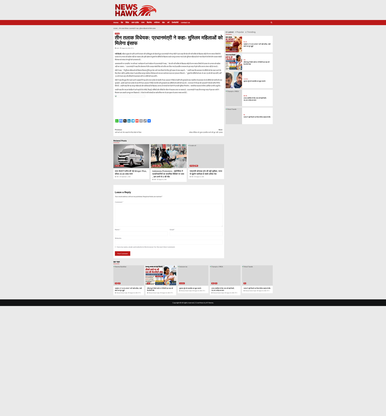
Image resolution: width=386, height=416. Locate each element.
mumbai (246, 78)
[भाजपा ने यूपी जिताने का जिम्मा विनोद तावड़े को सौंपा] (231, 109)
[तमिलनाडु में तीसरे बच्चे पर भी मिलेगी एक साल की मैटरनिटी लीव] (234, 62)
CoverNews (199, 303)
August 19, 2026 (166, 292)
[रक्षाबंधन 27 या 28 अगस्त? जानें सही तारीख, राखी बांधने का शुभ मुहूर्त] (234, 44)
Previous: (128, 131)
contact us (185, 22)
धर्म (168, 22)
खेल (163, 22)
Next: (206, 131)
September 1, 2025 (125, 176)
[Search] (271, 22)
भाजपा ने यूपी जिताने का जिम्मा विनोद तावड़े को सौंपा (257, 117)
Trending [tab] (251, 32)
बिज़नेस (149, 22)
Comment (119, 202)
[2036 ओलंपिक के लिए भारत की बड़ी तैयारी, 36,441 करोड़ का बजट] (232, 91)
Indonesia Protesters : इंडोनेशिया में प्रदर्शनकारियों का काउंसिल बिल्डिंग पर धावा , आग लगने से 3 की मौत (168, 174)
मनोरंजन (157, 22)
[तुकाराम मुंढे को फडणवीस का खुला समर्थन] (234, 80)
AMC (118, 48)
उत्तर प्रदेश (135, 22)
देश (122, 22)
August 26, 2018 (126, 48)
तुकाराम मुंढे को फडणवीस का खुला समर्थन (255, 81)
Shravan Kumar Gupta (154, 292)
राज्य (142, 22)
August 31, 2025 (163, 179)
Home (115, 22)
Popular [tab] (240, 32)
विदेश (127, 22)
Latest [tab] (230, 32)
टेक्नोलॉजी (175, 22)
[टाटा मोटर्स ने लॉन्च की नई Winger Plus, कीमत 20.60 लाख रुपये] (131, 156)
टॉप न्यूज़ (117, 33)
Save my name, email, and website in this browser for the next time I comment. (146, 247)
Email (172, 229)
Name (117, 229)
